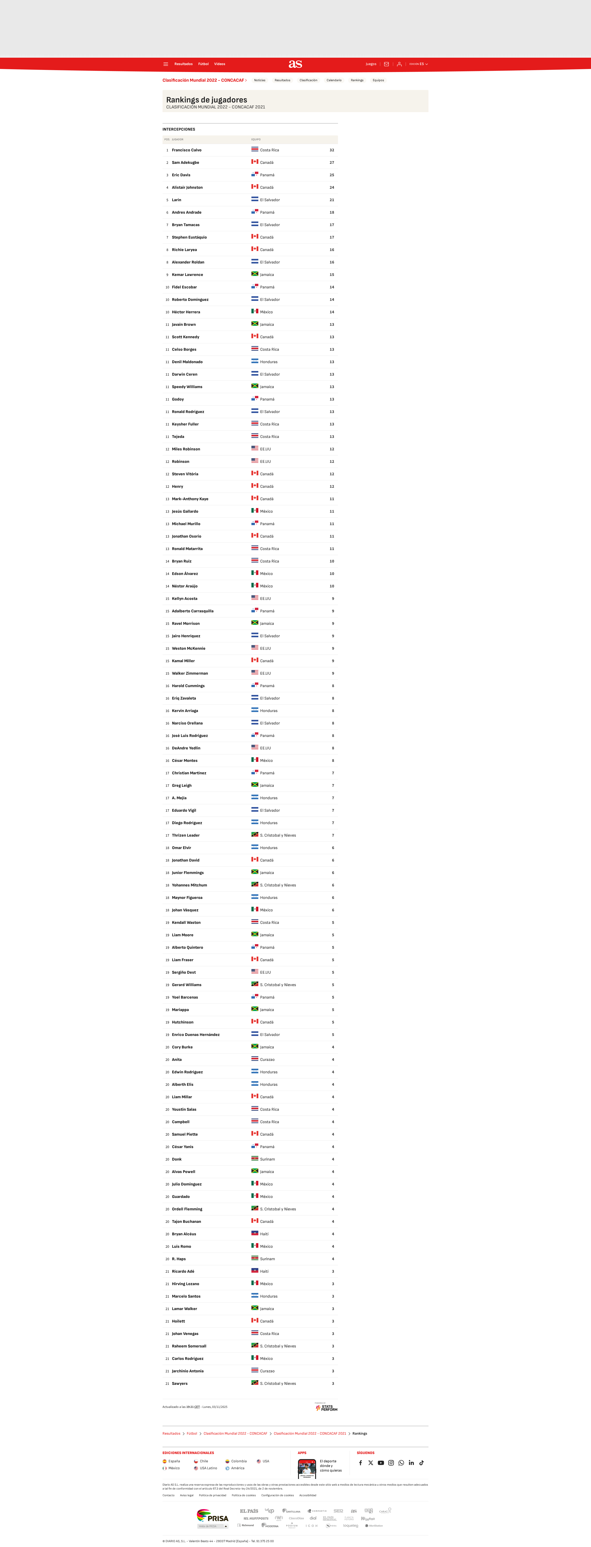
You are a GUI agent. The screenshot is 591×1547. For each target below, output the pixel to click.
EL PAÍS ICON (311, 1526)
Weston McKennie (188, 648)
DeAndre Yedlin (186, 748)
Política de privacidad (212, 1495)
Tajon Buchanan (186, 1221)
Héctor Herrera (186, 312)
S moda (331, 1526)
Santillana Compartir (317, 1511)
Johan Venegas (185, 1333)
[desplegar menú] (166, 64)
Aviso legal (186, 1495)
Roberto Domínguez (190, 299)
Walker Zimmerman (190, 673)
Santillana (291, 1511)
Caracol (385, 1511)
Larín (176, 199)
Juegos (371, 64)
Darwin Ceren (184, 374)
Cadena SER (338, 1511)
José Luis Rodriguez (190, 735)
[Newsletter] (386, 64)
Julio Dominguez (187, 1184)
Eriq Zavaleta (184, 698)
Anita (177, 1059)
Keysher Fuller (185, 424)
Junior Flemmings (188, 872)
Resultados (184, 64)
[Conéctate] (399, 64)
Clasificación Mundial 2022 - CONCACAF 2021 (310, 1434)
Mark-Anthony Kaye (190, 499)
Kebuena (368, 1518)
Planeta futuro (349, 1518)
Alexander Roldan (188, 262)
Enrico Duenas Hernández (196, 1034)
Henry (177, 486)
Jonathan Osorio (186, 536)
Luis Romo (181, 1246)
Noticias (259, 80)
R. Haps (179, 1259)
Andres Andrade (187, 212)
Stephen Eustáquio (189, 237)
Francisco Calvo (187, 150)
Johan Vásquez (185, 910)
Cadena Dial (313, 1518)
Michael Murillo (186, 523)
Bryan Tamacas (186, 224)
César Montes (185, 760)
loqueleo (351, 1526)
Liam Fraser (182, 960)
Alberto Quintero (187, 947)
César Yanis (182, 1146)
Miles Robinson (186, 449)
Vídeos (219, 64)
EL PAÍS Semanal (330, 1518)
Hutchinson (182, 1022)
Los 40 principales (269, 1511)
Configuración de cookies (277, 1495)
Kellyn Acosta (184, 598)
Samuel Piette (185, 1134)
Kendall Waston (186, 922)
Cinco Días (296, 1518)
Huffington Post (255, 1518)
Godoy (178, 399)
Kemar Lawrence (187, 274)
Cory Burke (182, 1047)
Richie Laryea (184, 249)
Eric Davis (181, 175)
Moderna (270, 1526)
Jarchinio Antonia (188, 1371)
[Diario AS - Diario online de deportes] (295, 64)
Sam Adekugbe (185, 162)
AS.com (354, 1511)
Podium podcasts (292, 1526)
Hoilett (178, 1321)
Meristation (374, 1526)
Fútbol (203, 64)
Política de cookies (244, 1495)
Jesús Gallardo (185, 511)
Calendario (334, 80)
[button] (213, 1526)
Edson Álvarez (185, 573)
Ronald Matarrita (187, 548)
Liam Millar (182, 1097)
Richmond (245, 1525)
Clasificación (308, 80)
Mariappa (180, 1009)
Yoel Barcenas (185, 997)
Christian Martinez (189, 773)
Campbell (181, 1121)
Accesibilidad (307, 1495)
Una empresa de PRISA (212, 1515)
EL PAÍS (249, 1511)
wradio (279, 1518)
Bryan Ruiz (182, 561)
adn (369, 1511)
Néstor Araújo (185, 586)
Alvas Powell (183, 1171)
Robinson (180, 461)
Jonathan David (185, 860)
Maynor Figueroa (187, 897)
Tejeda (178, 436)
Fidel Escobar (184, 287)
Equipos (378, 80)
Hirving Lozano (185, 1283)
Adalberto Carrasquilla (193, 611)
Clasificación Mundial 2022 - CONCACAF (203, 80)
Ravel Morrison (186, 623)
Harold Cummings (188, 685)
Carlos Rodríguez (188, 1358)
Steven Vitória (185, 474)
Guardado (181, 1196)
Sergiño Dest (184, 972)
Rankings (357, 80)
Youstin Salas (184, 1109)
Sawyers (180, 1383)
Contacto (169, 1495)
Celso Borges (184, 349)
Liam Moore (182, 935)
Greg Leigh (182, 785)
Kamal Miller (183, 660)
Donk (177, 1159)
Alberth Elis (182, 1084)
